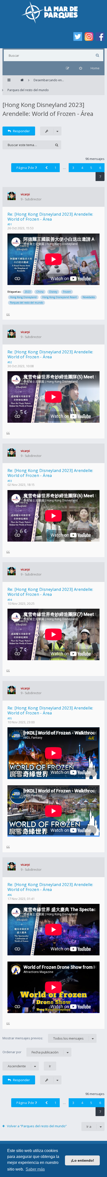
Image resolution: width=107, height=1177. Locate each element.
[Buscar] (97, 55)
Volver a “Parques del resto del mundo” (37, 1126)
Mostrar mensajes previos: (43, 1038)
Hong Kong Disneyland (23, 297)
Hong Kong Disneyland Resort (59, 297)
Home (95, 68)
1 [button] (55, 167)
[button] (46, 167)
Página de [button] (26, 167)
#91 (9, 224)
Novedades (89, 297)
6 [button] (100, 167)
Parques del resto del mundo (26, 302)
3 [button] (73, 167)
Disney (53, 291)
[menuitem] (80, 68)
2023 (28, 291)
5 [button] (91, 167)
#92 (9, 362)
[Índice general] (22, 80)
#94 (9, 600)
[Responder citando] (8, 314)
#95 (9, 718)
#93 (9, 481)
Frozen (67, 291)
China (40, 291)
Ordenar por (30, 1052)
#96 (9, 895)
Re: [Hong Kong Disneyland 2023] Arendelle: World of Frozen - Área (50, 216)
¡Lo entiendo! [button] (82, 1160)
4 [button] (82, 167)
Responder (21, 131)
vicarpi (25, 194)
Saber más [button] (35, 1169)
